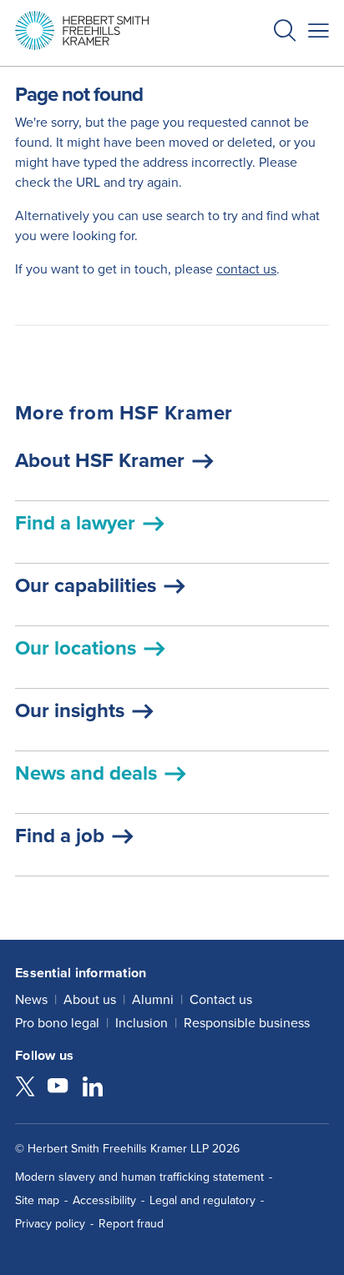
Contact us (221, 999)
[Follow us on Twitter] (25, 1088)
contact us (246, 269)
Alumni (153, 999)
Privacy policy (50, 1223)
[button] (285, 33)
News (31, 999)
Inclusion (141, 1022)
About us (89, 999)
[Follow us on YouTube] (57, 1088)
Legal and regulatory (202, 1200)
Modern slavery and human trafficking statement (139, 1177)
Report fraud (131, 1223)
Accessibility (104, 1200)
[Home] (82, 30)
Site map (37, 1200)
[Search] (271, 71)
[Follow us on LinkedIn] (93, 1088)
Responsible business (247, 1022)
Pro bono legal (57, 1022)
